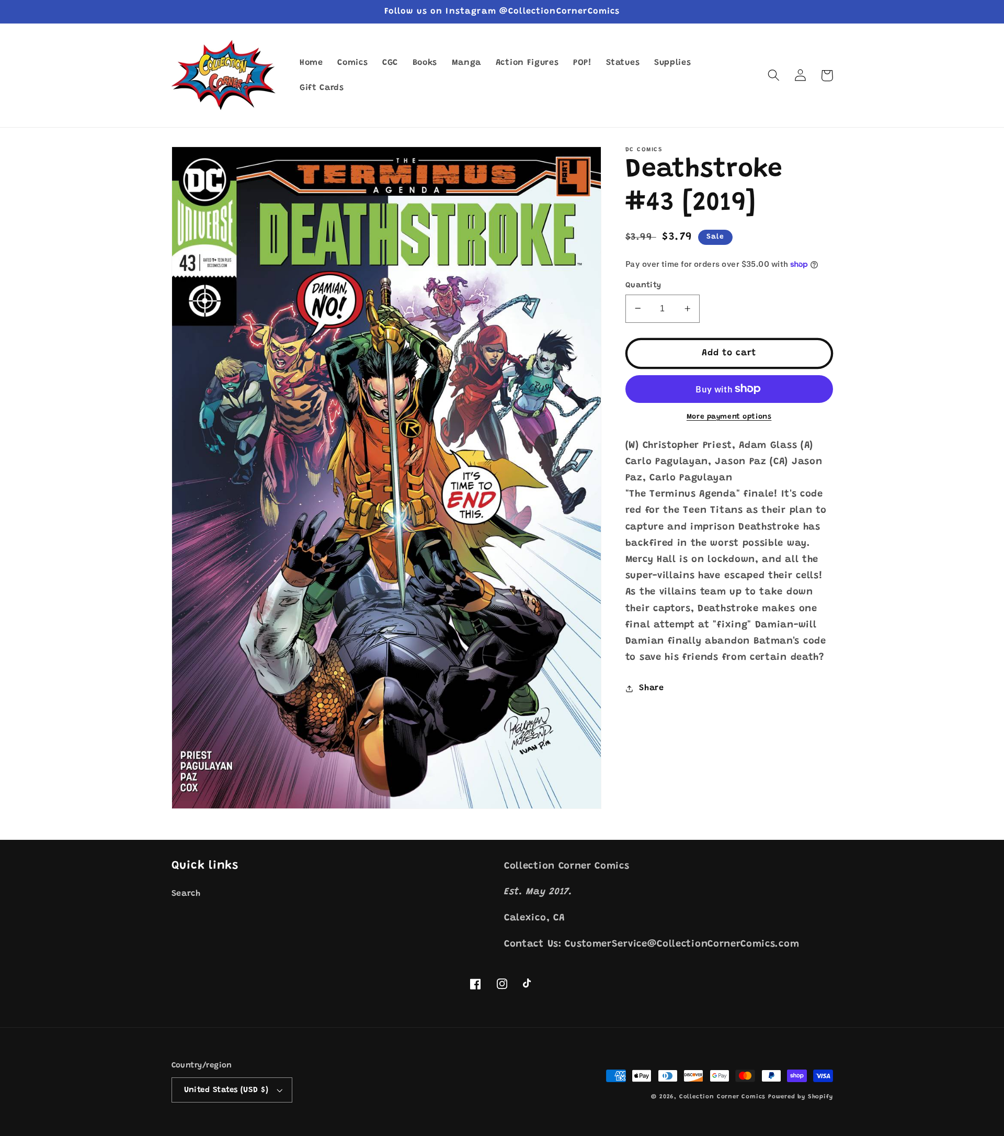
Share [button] (651, 688)
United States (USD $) (226, 1090)
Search (186, 894)
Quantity (643, 285)
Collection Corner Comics (722, 1097)
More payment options (729, 417)
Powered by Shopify (800, 1097)
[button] (774, 75)
